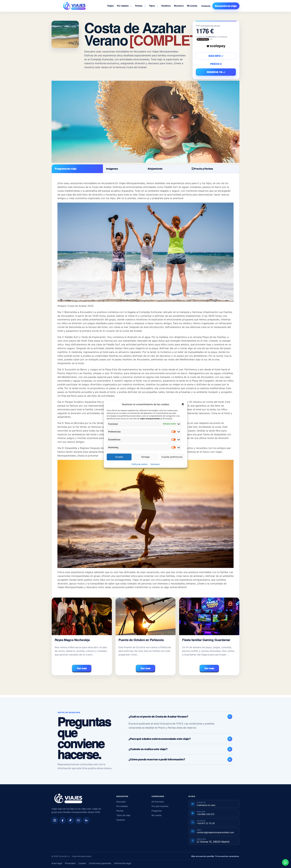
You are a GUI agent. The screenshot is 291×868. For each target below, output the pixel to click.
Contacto (205, 6)
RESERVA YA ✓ (216, 72)
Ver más (82, 668)
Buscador (121, 801)
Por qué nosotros (160, 806)
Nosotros (179, 6)
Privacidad (70, 863)
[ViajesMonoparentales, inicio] (74, 6)
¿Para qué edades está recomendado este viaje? (160, 738)
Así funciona (158, 801)
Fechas (138, 6)
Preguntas (157, 810)
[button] (182, 404)
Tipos (152, 6)
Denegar (145, 457)
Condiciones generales (100, 863)
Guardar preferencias (171, 457)
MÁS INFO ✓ (216, 55)
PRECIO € (216, 63)
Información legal (122, 863)
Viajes (110, 6)
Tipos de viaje (123, 815)
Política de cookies (139, 464)
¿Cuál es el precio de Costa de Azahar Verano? (158, 716)
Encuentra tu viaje (226, 5)
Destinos (166, 6)
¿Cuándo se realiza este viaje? (148, 749)
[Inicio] (68, 798)
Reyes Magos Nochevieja (72, 640)
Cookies (82, 863)
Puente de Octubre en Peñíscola (141, 640)
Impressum (155, 464)
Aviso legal (57, 863)
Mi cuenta (192, 6)
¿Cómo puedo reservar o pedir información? (157, 759)
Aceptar (119, 457)
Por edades (123, 6)
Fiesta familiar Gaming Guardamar (206, 640)
